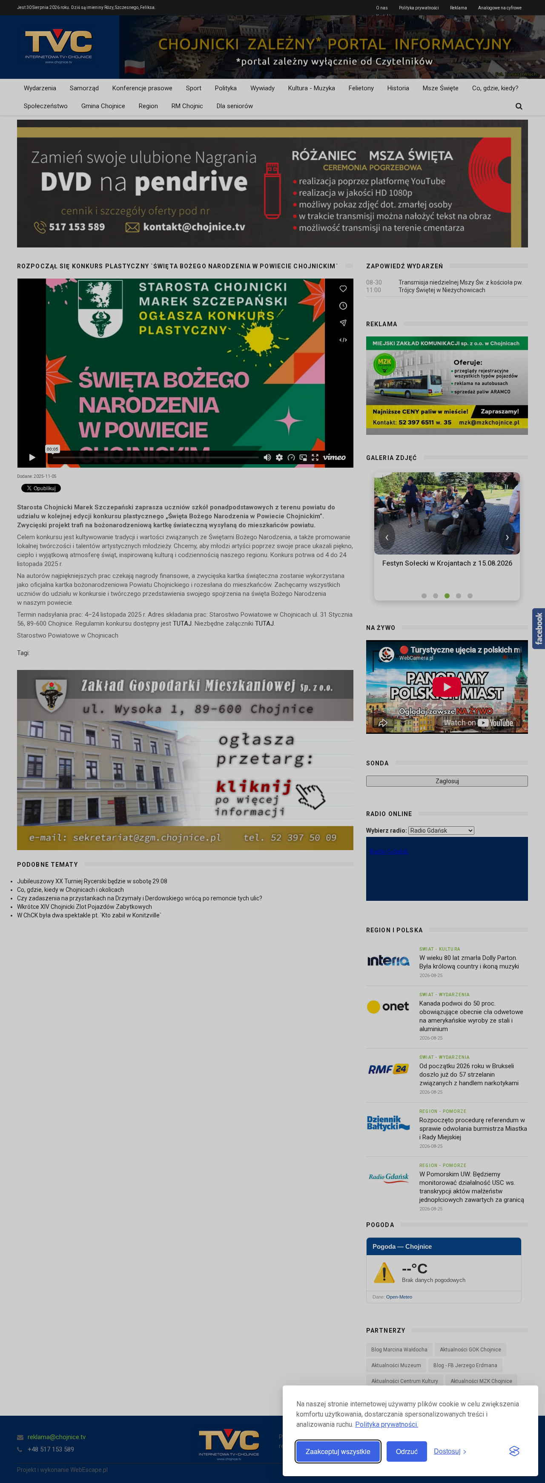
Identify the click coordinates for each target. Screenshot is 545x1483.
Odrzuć (407, 1451)
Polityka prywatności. (386, 1424)
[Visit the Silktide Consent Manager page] (514, 1451)
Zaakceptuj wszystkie (338, 1451)
